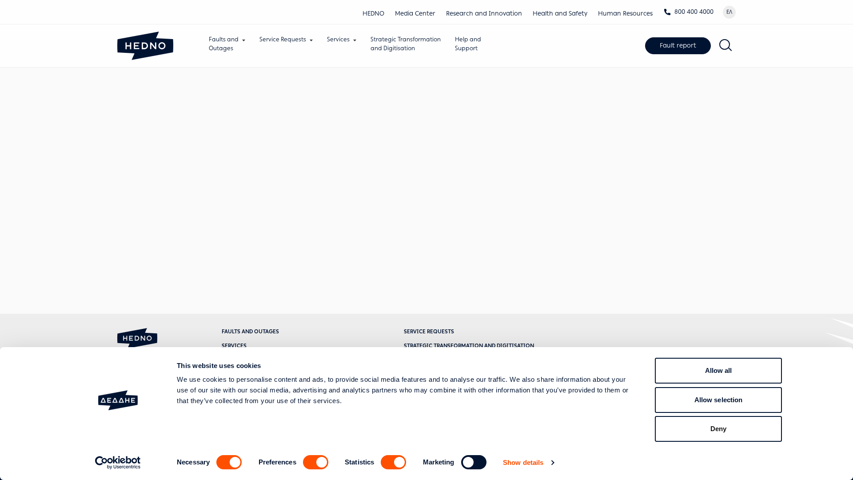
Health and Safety (560, 13)
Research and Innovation (484, 13)
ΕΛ (729, 12)
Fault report (678, 45)
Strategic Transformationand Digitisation (406, 44)
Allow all (718, 370)
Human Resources (625, 13)
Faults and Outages (250, 331)
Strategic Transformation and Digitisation (469, 346)
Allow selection (718, 400)
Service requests (429, 331)
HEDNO (373, 13)
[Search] (726, 45)
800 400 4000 (693, 12)
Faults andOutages (224, 44)
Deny (718, 428)
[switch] (315, 462)
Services (338, 39)
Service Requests (282, 39)
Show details (523, 462)
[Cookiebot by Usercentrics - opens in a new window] (118, 462)
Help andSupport (468, 44)
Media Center (415, 13)
